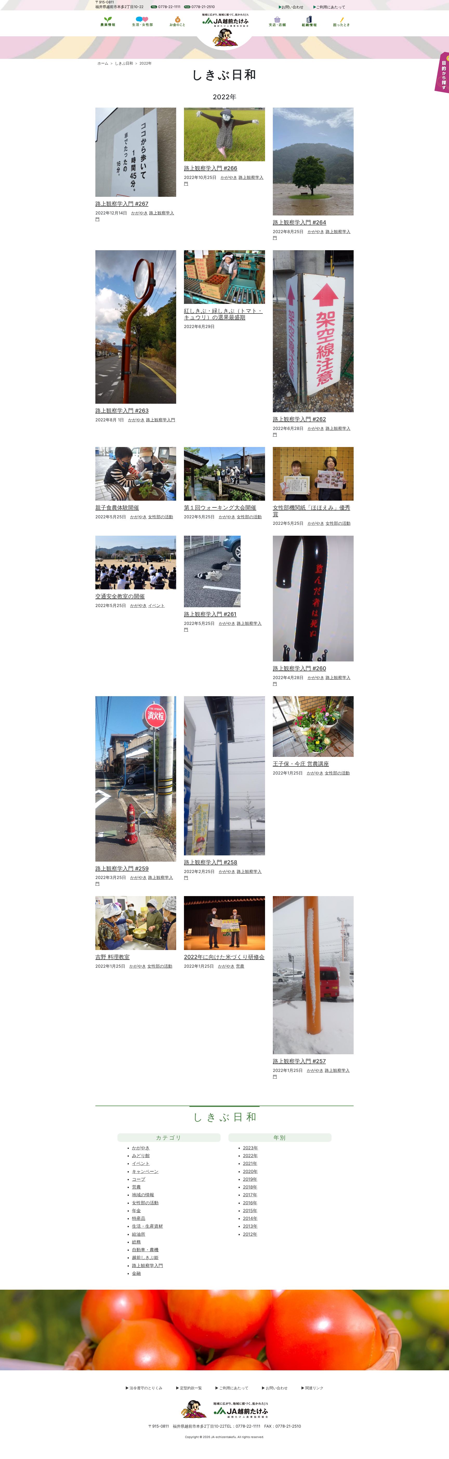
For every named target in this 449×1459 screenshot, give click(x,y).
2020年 (250, 1171)
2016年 (250, 1202)
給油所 (138, 1234)
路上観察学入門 (160, 419)
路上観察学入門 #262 (299, 419)
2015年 (250, 1210)
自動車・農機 (145, 1249)
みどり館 (141, 1155)
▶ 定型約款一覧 (189, 1388)
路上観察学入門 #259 (122, 868)
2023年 (250, 1147)
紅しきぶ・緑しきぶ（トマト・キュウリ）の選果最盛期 (223, 314)
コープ (138, 1179)
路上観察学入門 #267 (121, 203)
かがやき (139, 212)
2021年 (250, 1163)
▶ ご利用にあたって (231, 1388)
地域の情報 (143, 1194)
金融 (136, 1273)
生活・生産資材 (147, 1226)
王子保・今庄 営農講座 (301, 763)
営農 (240, 966)
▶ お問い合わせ (275, 1388)
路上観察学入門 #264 (299, 222)
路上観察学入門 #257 (299, 1061)
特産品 (138, 1218)
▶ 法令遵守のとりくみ (144, 1388)
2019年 (250, 1179)
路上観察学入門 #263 (122, 410)
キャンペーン (145, 1171)
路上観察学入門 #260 (299, 668)
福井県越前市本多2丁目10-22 (198, 1426)
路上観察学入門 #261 (210, 614)
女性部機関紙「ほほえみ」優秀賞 (311, 510)
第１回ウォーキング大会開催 (220, 507)
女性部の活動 (160, 516)
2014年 (250, 1218)
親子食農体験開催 (117, 507)
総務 (136, 1242)
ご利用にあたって (330, 7)
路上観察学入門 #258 (210, 862)
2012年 (250, 1234)
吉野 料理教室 (112, 957)
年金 (136, 1210)
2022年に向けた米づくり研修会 (224, 957)
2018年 (250, 1187)
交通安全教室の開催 (120, 596)
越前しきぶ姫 (145, 1257)
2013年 (250, 1226)
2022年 (250, 1155)
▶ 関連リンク (312, 1388)
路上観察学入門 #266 (210, 168)
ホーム (102, 63)
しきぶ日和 (124, 63)
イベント (156, 605)
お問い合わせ (292, 7)
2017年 (250, 1194)
